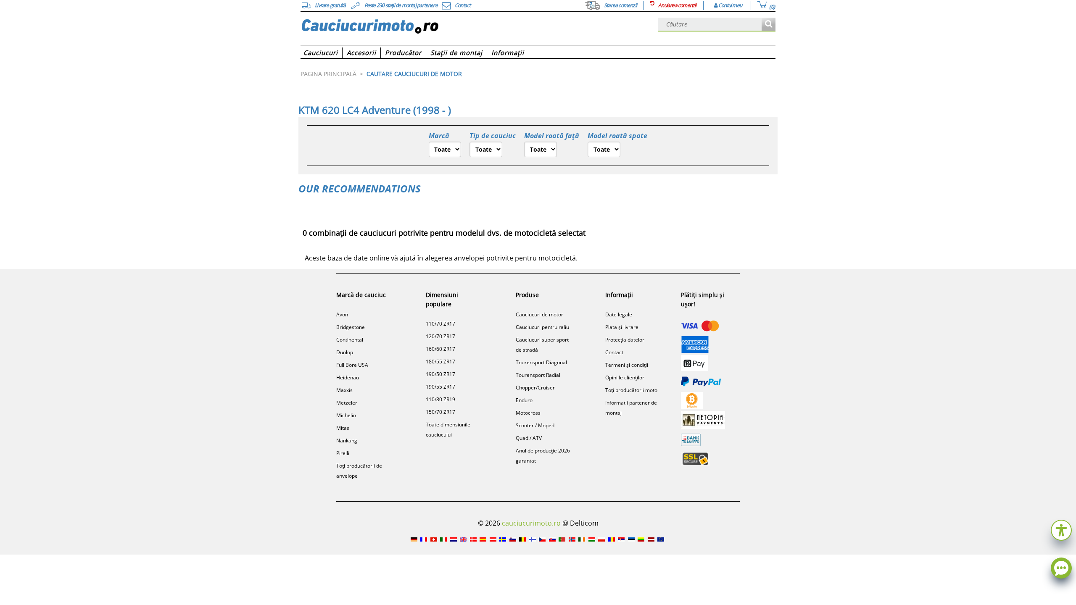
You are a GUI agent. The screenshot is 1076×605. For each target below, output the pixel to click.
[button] (1061, 529)
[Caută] (768, 25)
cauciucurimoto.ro (531, 523)
